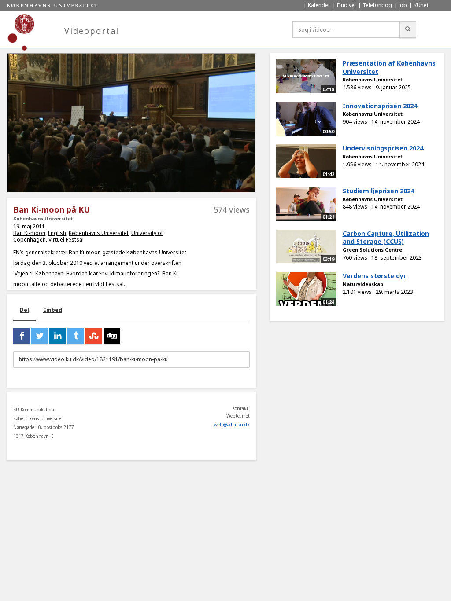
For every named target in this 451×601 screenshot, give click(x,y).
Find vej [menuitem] (346, 5)
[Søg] (407, 29)
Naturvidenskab (363, 284)
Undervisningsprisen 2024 (383, 148)
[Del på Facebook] (21, 336)
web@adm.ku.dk (232, 424)
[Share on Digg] (112, 336)
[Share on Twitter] (39, 336)
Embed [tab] (52, 310)
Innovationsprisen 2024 (380, 106)
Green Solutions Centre (372, 249)
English (57, 233)
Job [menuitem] (403, 5)
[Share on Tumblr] (75, 336)
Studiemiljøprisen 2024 (378, 191)
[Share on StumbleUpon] (93, 336)
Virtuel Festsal (66, 239)
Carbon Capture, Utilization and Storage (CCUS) (386, 237)
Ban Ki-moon (29, 233)
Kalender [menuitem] (319, 5)
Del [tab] (24, 310)
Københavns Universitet (43, 218)
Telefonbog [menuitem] (377, 5)
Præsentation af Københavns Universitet (389, 67)
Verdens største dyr (374, 275)
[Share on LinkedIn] (57, 336)
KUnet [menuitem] (421, 5)
